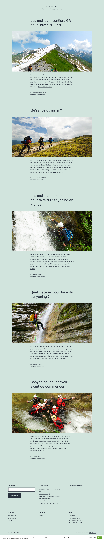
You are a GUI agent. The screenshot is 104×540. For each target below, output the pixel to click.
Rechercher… (12, 485)
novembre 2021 (12, 515)
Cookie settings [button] (92, 537)
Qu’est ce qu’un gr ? (46, 110)
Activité (43, 94)
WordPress (92, 533)
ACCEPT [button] (99, 537)
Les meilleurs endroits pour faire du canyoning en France (51, 200)
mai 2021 (11, 520)
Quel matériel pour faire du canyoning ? (50, 501)
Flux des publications (75, 518)
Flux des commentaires (76, 520)
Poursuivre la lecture (45, 87)
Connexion (72, 515)
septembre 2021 (13, 518)
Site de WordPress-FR (75, 523)
